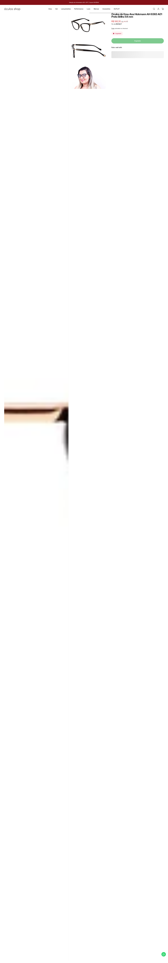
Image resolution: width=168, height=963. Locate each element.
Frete (112, 28)
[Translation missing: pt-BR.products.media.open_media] (36, 487)
